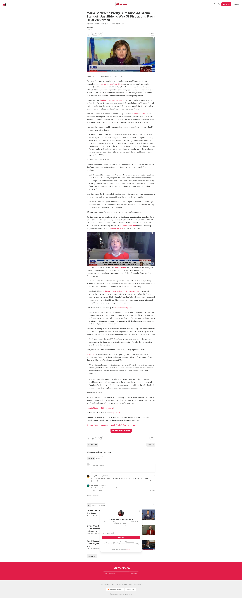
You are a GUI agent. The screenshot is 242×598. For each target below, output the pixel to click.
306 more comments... (93, 496)
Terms (130, 584)
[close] (139, 511)
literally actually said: (124, 307)
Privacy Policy (135, 544)
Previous (94, 445)
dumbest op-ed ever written (111, 100)
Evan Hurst (90, 27)
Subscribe (226, 4)
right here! (115, 412)
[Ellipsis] (154, 475)
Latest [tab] (94, 505)
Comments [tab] (91, 458)
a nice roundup (121, 267)
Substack (111, 594)
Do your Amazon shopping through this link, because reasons (111, 425)
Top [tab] (89, 505)
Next (149, 445)
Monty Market (95, 476)
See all (90, 556)
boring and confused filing (111, 84)
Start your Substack (116, 589)
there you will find (139, 113)
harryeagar (94, 485)
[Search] (214, 4)
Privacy (124, 584)
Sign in (236, 4)
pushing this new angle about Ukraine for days (121, 291)
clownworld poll (129, 225)
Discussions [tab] (101, 505)
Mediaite (109, 408)
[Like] (88, 34)
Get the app (130, 589)
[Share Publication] (219, 4)
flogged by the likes (115, 228)
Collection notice (138, 584)
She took (90, 354)
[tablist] (95, 458)
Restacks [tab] (99, 458)
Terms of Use (130, 542)
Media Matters (93, 408)
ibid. (102, 408)
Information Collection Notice (120, 544)
